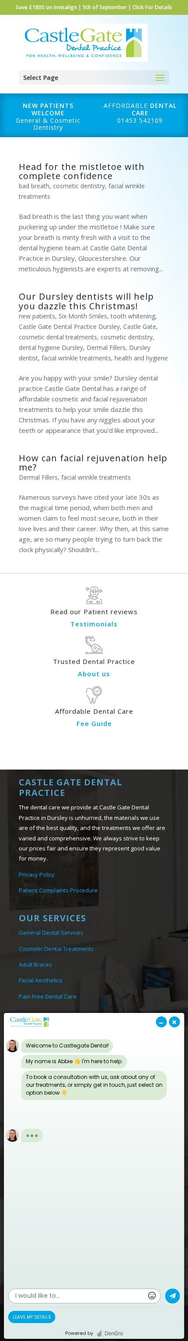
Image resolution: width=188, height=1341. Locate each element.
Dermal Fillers (106, 347)
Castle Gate (139, 326)
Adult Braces (35, 964)
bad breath (34, 186)
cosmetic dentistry (79, 186)
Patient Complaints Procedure (58, 890)
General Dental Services (51, 933)
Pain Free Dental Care (48, 996)
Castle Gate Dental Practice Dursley (69, 326)
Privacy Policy (37, 874)
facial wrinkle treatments (76, 358)
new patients (37, 316)
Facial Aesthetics (41, 980)
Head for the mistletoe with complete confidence (82, 171)
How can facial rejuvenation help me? (93, 462)
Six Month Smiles (83, 316)
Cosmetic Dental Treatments (56, 949)
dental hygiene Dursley (51, 347)
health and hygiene (141, 358)
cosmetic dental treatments (58, 337)
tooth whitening (133, 316)
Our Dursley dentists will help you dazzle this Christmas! (86, 300)
